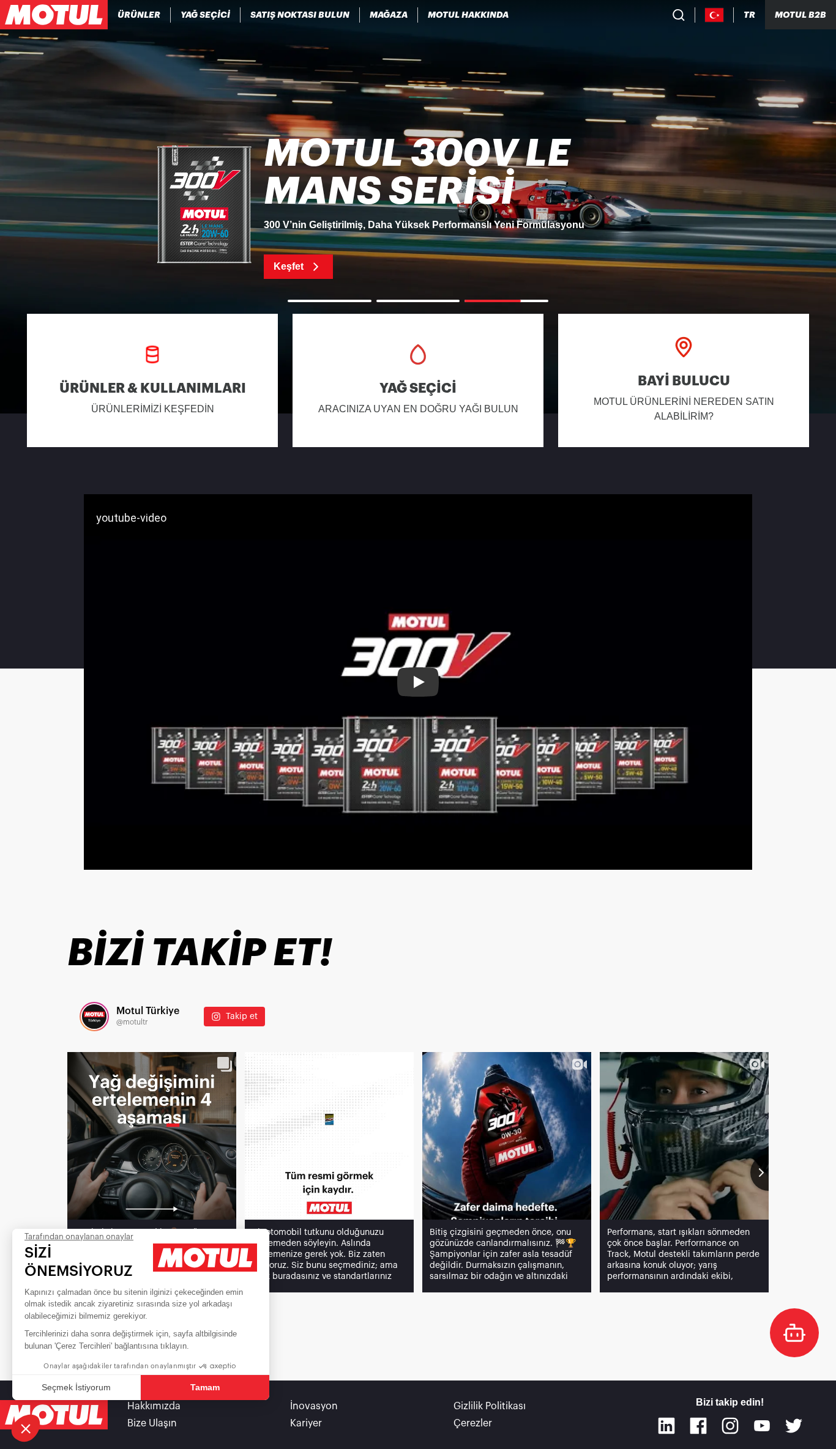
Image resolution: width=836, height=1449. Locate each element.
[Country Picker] (714, 15)
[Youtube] (762, 1425)
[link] (389, 14)
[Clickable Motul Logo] (54, 14)
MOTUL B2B (800, 14)
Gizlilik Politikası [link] (489, 1406)
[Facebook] (698, 1425)
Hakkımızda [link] (154, 1406)
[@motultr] (94, 1016)
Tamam (205, 1387)
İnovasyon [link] (314, 1406)
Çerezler (472, 1423)
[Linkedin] (666, 1425)
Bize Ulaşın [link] (152, 1423)
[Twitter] (793, 1425)
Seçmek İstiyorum (76, 1387)
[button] (25, 1428)
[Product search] (679, 15)
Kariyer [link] (306, 1423)
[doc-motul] (794, 1332)
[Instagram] (730, 1425)
